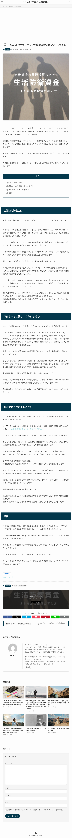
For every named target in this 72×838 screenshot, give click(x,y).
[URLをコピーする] (64, 617)
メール (8, 795)
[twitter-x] (29, 667)
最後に (11, 193)
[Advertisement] (36, 22)
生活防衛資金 (22, 585)
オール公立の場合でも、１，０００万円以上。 (25, 429)
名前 (7, 788)
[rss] (36, 833)
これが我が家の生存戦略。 (36, 2)
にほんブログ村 (8, 577)
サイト (7, 803)
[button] (7, 617)
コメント (8, 763)
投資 (15, 585)
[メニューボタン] (2, 2)
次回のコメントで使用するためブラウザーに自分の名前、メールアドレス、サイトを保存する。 (35, 810)
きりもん (12, 655)
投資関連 (7, 49)
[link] (26, 667)
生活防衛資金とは (15, 182)
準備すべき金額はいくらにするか (21, 186)
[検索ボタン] (70, 2)
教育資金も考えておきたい (18, 190)
